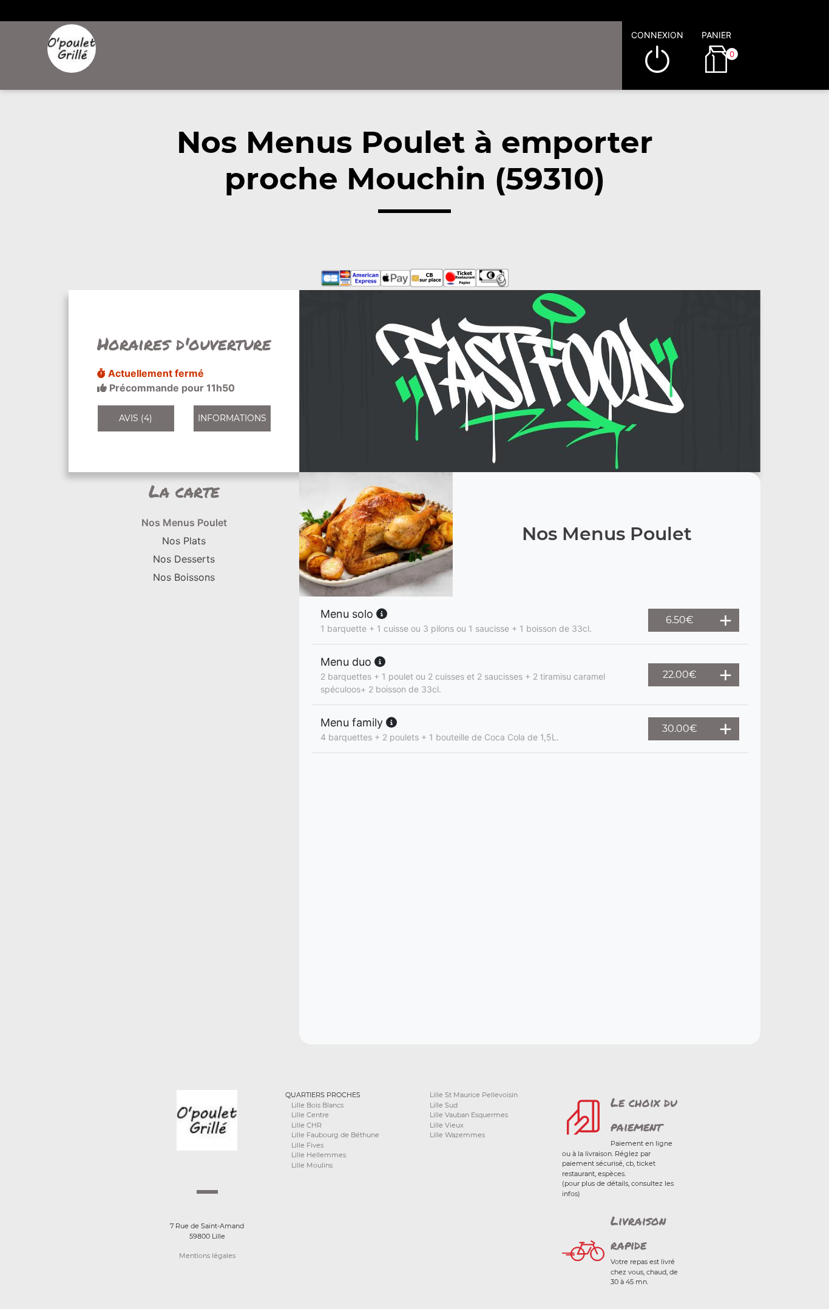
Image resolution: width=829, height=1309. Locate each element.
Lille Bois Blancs (317, 1105)
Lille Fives (307, 1145)
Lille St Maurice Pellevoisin (474, 1095)
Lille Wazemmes (457, 1135)
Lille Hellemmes (318, 1155)
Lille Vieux (447, 1125)
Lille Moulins (312, 1165)
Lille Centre (310, 1115)
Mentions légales (207, 1255)
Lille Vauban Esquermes (469, 1115)
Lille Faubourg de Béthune (335, 1135)
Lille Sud (444, 1105)
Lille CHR (306, 1125)
